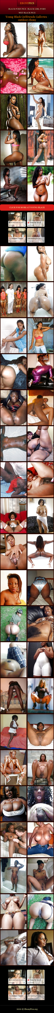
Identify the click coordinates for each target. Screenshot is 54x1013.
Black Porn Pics (17, 9)
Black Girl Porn (37, 9)
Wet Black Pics (27, 13)
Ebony (27, 3)
